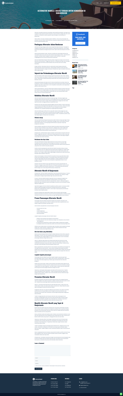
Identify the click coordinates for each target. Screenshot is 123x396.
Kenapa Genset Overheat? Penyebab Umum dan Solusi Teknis (82, 65)
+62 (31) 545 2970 (83, 387)
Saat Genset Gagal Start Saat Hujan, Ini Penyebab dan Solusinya (83, 82)
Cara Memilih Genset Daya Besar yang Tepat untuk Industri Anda (82, 76)
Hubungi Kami (68, 385)
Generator (74, 53)
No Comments (59, 20)
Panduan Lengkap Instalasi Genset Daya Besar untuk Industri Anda (82, 71)
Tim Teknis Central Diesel (71, 20)
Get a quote (80, 43)
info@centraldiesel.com (84, 385)
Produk (61, 16)
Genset (73, 54)
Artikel (67, 383)
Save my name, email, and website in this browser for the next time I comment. (50, 365)
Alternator (74, 50)
